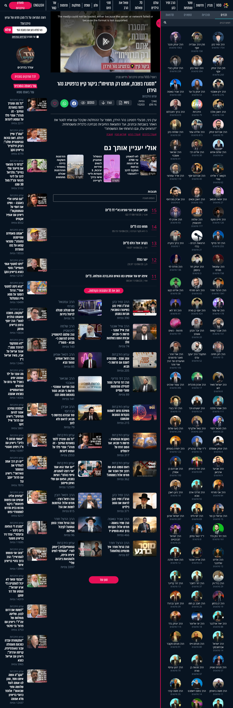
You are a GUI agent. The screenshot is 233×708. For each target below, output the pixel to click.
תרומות (64, 5)
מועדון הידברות (20, 5)
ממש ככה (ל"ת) (138, 226)
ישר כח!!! (142, 259)
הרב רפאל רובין (64, 495)
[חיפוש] (165, 22)
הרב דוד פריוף (120, 378)
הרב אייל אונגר (119, 326)
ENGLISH (38, 5)
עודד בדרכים (148, 134)
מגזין (209, 5)
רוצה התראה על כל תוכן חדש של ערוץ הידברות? (25, 20)
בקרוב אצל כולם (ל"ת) (135, 243)
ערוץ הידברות (136, 77)
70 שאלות (138, 5)
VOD (218, 5)
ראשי (154, 77)
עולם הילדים (155, 5)
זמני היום (108, 5)
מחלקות (76, 5)
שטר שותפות (188, 5)
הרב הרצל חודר (64, 519)
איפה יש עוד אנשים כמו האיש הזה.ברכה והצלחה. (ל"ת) (116, 276)
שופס (87, 5)
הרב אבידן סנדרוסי (67, 408)
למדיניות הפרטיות (19, 37)
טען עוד (104, 579)
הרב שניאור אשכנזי (66, 380)
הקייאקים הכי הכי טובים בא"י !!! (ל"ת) (126, 210)
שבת (108, 134)
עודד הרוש (133, 134)
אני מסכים (23, 37)
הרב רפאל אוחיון (64, 354)
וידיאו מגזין (121, 77)
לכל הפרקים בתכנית (25, 76)
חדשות (200, 5)
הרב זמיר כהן (170, 5)
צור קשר (54, 5)
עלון (96, 5)
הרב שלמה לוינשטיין (67, 328)
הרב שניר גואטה (118, 519)
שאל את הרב (123, 5)
